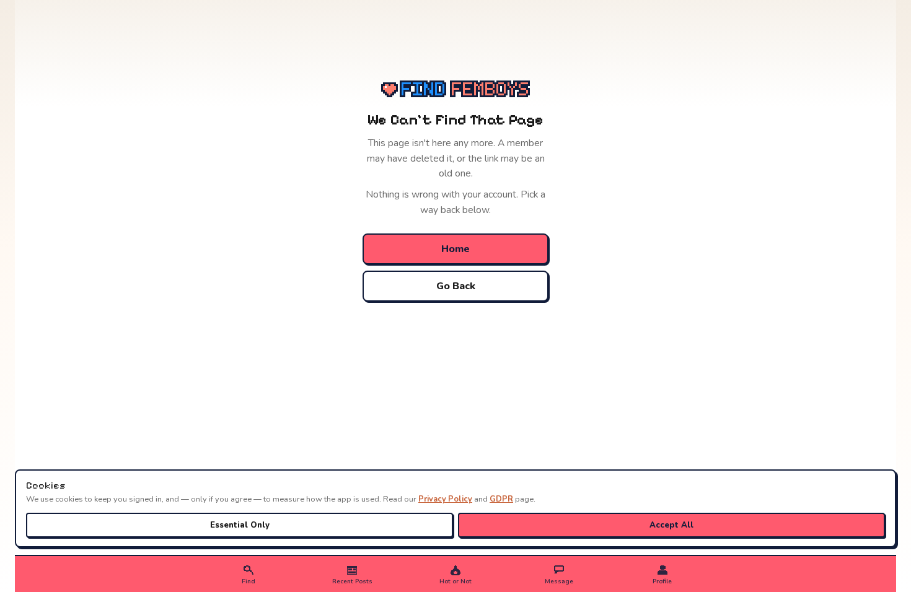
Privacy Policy (445, 499)
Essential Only (240, 525)
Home (455, 249)
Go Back (455, 286)
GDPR (501, 499)
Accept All (671, 525)
